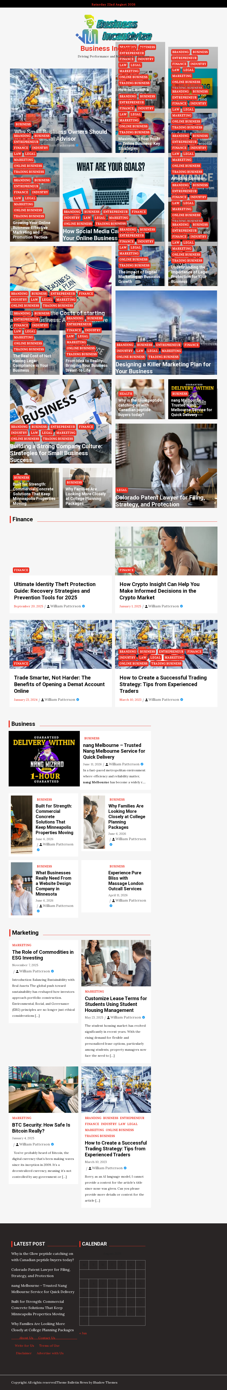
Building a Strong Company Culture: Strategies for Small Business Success (56, 453)
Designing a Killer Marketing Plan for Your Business (163, 368)
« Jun (83, 1333)
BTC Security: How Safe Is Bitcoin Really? (41, 1127)
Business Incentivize (113, 48)
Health (125, 394)
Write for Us (24, 1346)
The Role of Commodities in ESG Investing (43, 955)
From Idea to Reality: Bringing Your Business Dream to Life (87, 365)
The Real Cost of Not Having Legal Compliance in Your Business (32, 363)
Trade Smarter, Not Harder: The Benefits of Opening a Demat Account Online (59, 684)
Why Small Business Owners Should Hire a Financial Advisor (60, 135)
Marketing (129, 71)
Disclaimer (24, 1353)
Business (23, 124)
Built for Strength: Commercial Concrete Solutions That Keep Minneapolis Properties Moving (34, 493)
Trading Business (134, 83)
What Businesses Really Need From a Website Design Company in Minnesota (53, 883)
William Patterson (59, 145)
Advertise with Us (50, 1353)
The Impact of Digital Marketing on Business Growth (139, 277)
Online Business (133, 77)
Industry (145, 108)
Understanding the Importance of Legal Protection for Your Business (189, 274)
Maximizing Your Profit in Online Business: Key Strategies (139, 143)
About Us (26, 1338)
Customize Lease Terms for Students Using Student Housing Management (116, 1004)
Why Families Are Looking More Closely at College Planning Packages (86, 496)
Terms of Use (49, 1346)
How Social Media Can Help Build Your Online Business (106, 234)
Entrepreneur (131, 102)
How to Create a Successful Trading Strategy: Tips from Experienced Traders (163, 684)
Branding (127, 96)
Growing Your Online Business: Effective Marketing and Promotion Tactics (31, 229)
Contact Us (46, 1338)
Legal (136, 65)
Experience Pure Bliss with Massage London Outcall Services (125, 880)
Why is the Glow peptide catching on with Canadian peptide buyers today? (140, 407)
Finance (126, 108)
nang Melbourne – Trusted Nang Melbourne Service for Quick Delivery (191, 407)
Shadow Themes (105, 1382)
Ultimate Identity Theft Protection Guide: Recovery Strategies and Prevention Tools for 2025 (55, 591)
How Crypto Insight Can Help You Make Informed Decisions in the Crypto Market (159, 591)
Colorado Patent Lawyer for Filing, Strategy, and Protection (160, 501)
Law (123, 65)
